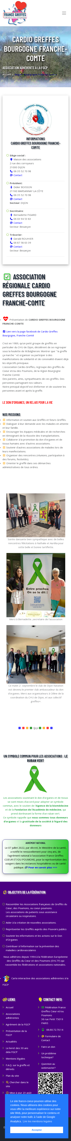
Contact (18, 175)
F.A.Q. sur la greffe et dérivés (18, 1067)
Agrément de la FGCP (18, 1024)
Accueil (6, 74)
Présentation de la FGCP (16, 1033)
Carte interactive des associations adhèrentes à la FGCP (35, 981)
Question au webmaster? (48, 1065)
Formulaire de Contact (51, 1038)
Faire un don (48, 1046)
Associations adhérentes (13, 1015)
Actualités (11, 1041)
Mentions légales (15, 1058)
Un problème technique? (48, 1055)
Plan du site (12, 1075)
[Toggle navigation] (64, 13)
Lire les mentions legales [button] (37, 1121)
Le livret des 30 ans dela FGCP (17, 1050)
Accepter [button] (37, 1130)
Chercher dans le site (17, 1084)
